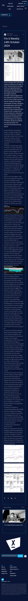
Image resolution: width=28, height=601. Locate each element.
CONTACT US (4, 573)
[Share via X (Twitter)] (8, 498)
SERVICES (3, 569)
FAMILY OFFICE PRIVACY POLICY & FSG (14, 569)
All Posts (5, 26)
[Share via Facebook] (4, 498)
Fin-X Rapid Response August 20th (13, 525)
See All (22, 507)
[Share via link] (15, 498)
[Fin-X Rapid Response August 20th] (14, 516)
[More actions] (23, 34)
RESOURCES (12, 573)
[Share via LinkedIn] (11, 498)
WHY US (3, 567)
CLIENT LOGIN (13, 575)
